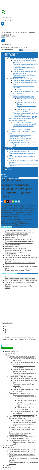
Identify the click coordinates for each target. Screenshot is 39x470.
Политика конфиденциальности (16, 300)
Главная (19, 89)
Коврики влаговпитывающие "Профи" (18, 239)
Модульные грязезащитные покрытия (21, 58)
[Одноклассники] (5, 201)
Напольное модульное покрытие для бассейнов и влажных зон (21, 119)
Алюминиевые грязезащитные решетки (22, 142)
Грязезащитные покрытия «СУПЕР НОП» (25, 110)
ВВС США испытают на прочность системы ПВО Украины (16, 224)
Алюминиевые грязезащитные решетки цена (20, 279)
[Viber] (10, 201)
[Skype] (16, 201)
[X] (7, 201)
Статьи (7, 264)
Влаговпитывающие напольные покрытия (19, 232)
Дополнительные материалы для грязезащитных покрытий (20, 136)
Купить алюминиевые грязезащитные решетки (21, 280)
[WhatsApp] (13, 201)
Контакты (8, 169)
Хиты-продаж (9, 149)
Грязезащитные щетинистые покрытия (22, 138)
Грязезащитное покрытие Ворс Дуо (25, 80)
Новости (8, 261)
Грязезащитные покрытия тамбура (20, 78)
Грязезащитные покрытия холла (19, 95)
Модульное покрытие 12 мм (18, 140)
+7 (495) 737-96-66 (7, 20)
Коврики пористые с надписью (15, 248)
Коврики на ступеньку (12, 246)
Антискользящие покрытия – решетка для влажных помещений (24, 123)
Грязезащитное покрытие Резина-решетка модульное (24, 72)
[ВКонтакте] (2, 201)
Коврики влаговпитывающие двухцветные (19, 241)
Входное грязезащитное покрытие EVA (18, 286)
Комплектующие (13, 178)
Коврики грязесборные (12, 244)
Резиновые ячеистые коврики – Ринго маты (20, 263)
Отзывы (7, 167)
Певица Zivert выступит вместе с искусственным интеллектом (16, 220)
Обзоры (7, 57)
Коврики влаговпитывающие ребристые (18, 243)
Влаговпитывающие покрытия (23, 97)
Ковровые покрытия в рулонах (15, 252)
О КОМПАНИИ (10, 55)
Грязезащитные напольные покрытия (16, 5)
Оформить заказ (10, 293)
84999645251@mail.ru (8, 36)
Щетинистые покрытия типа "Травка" (18, 270)
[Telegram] (19, 201)
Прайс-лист (9, 147)
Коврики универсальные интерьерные (18, 250)
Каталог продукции (11, 53)
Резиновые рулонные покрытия (19, 129)
